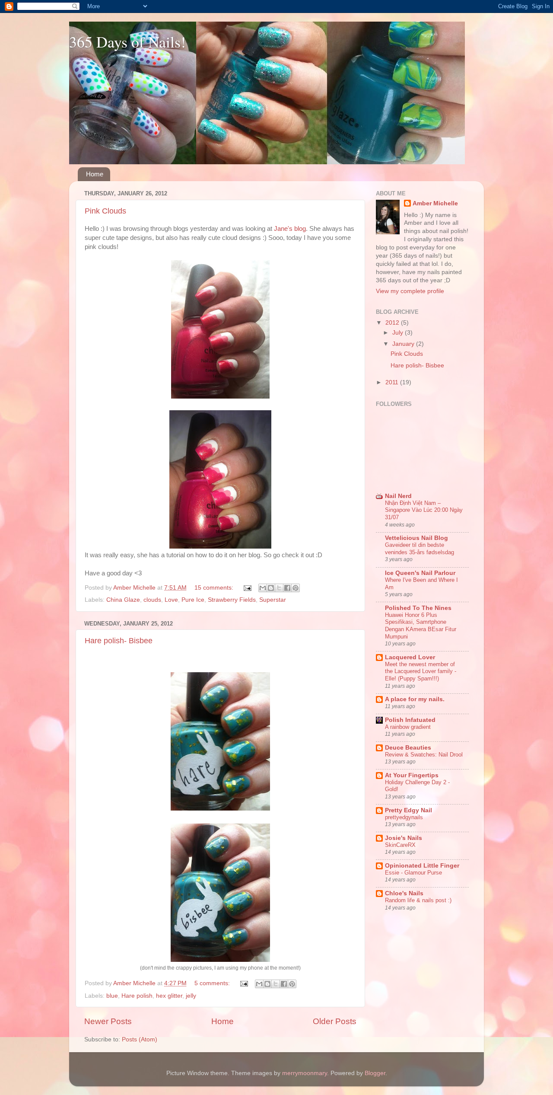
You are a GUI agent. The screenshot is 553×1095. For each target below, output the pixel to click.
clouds (152, 600)
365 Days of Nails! (127, 41)
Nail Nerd (398, 496)
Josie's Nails (403, 838)
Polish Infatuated (410, 720)
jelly (191, 996)
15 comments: (214, 587)
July (398, 332)
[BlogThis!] (271, 588)
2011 (392, 382)
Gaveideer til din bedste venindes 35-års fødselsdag (419, 548)
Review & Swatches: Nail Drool (424, 754)
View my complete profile (410, 291)
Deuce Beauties (408, 747)
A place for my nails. (415, 699)
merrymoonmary (304, 1073)
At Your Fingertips (412, 775)
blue (112, 996)
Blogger (375, 1073)
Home (94, 174)
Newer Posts (108, 1021)
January (404, 344)
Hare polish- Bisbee (119, 640)
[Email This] (262, 588)
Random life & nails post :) (418, 900)
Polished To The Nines (418, 608)
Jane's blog (290, 228)
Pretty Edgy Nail (408, 810)
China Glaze (123, 600)
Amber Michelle (435, 203)
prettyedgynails (404, 817)
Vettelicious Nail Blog (416, 538)
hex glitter (169, 996)
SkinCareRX (400, 845)
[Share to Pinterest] (295, 588)
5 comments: (213, 983)
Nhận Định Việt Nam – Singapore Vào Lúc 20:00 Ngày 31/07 (424, 510)
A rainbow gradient (408, 727)
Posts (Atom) (139, 1039)
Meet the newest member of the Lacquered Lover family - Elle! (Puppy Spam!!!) (420, 671)
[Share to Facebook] (287, 588)
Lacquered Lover (410, 657)
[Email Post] (247, 587)
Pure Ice (192, 600)
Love (171, 600)
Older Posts (334, 1021)
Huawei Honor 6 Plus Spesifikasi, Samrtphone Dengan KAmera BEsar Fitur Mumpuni (420, 626)
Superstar (272, 600)
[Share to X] (279, 588)
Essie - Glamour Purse (413, 872)
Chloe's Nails (404, 893)
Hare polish (137, 996)
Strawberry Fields (232, 600)
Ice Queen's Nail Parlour (420, 573)
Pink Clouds (105, 211)
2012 (393, 322)
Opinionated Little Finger (422, 865)
